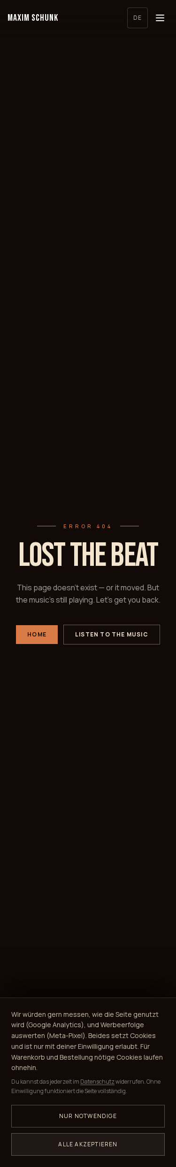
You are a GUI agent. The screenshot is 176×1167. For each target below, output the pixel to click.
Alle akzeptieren (87, 1144)
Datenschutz (97, 1082)
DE (137, 18)
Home (36, 634)
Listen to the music (111, 634)
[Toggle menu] (160, 18)
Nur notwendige (88, 1116)
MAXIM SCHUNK (33, 18)
